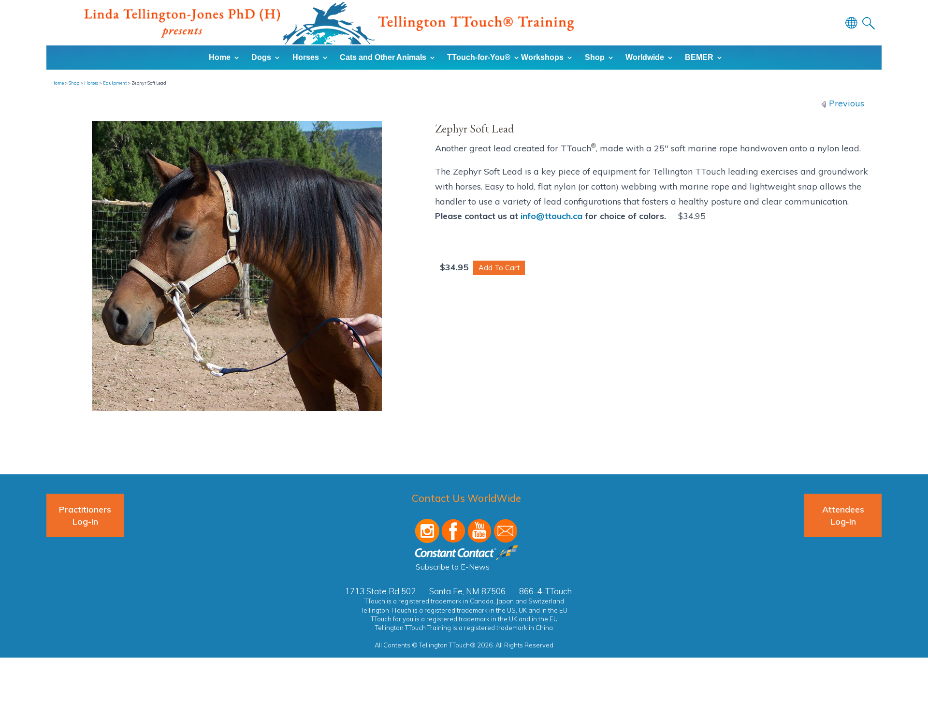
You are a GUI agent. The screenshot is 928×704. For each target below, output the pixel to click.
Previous (845, 103)
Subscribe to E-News (453, 567)
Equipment (115, 83)
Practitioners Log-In (85, 515)
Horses (91, 83)
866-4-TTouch (545, 591)
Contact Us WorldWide (466, 498)
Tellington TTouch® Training (329, 23)
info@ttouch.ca (551, 215)
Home (57, 83)
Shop (74, 83)
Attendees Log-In (843, 515)
